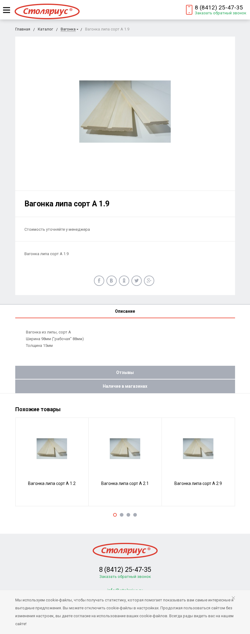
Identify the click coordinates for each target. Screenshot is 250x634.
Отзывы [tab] (125, 372)
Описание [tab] (125, 311)
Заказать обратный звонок (220, 13)
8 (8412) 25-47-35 (219, 7)
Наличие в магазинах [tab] (125, 386)
